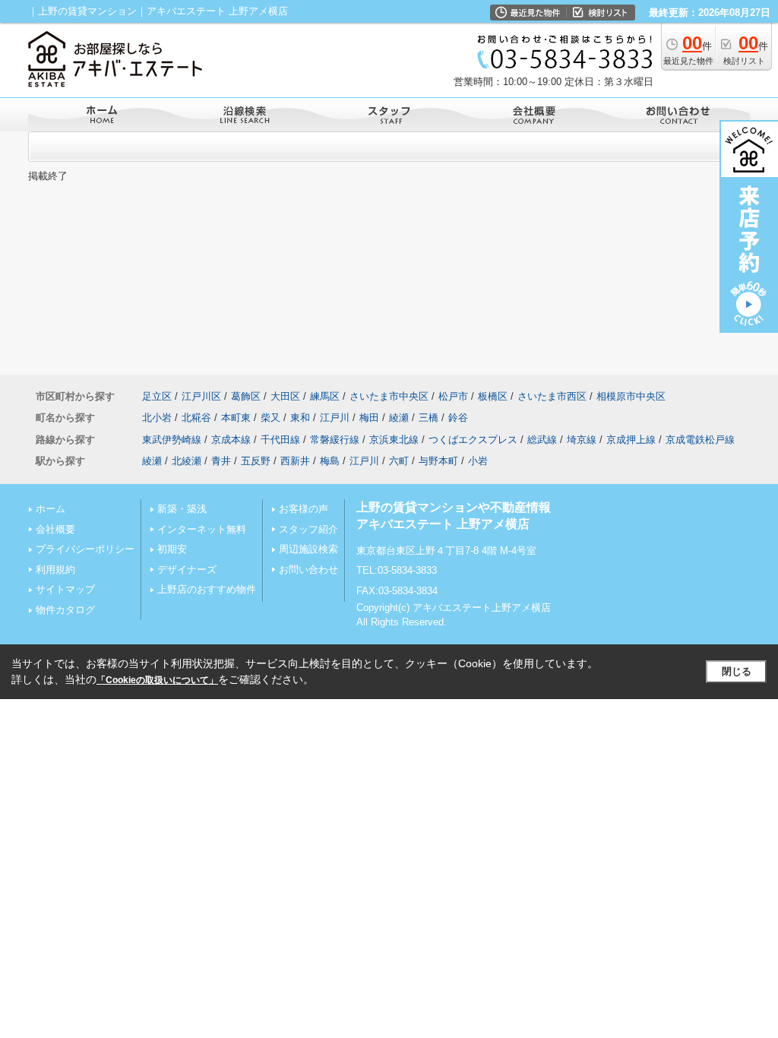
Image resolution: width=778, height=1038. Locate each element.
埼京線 (581, 439)
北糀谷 (196, 417)
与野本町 (438, 461)
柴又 (270, 417)
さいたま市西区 (552, 396)
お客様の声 (303, 508)
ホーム (50, 508)
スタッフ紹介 (308, 529)
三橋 (428, 417)
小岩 (478, 461)
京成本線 (231, 439)
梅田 (369, 417)
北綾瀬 (186, 461)
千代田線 (280, 439)
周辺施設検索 (308, 549)
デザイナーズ (187, 569)
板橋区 (493, 396)
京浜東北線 (394, 439)
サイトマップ (65, 589)
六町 (399, 461)
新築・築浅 (182, 508)
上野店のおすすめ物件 (206, 589)
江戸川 (334, 417)
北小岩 (157, 417)
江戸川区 (201, 396)
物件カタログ (65, 610)
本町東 (236, 417)
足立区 (157, 396)
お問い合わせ (308, 569)
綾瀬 (399, 417)
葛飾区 (246, 396)
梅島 (330, 461)
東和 (300, 417)
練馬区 (325, 396)
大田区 (285, 396)
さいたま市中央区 (389, 396)
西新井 (295, 461)
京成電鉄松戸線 (700, 439)
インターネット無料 (201, 529)
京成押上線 (631, 439)
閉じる (736, 671)
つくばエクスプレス (473, 439)
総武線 (542, 439)
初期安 (172, 549)
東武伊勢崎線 (171, 439)
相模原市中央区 (631, 396)
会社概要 (55, 529)
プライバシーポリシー (85, 549)
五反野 (255, 461)
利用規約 (55, 569)
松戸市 (453, 396)
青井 (221, 461)
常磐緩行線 (334, 439)
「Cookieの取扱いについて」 (157, 680)
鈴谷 (458, 417)
